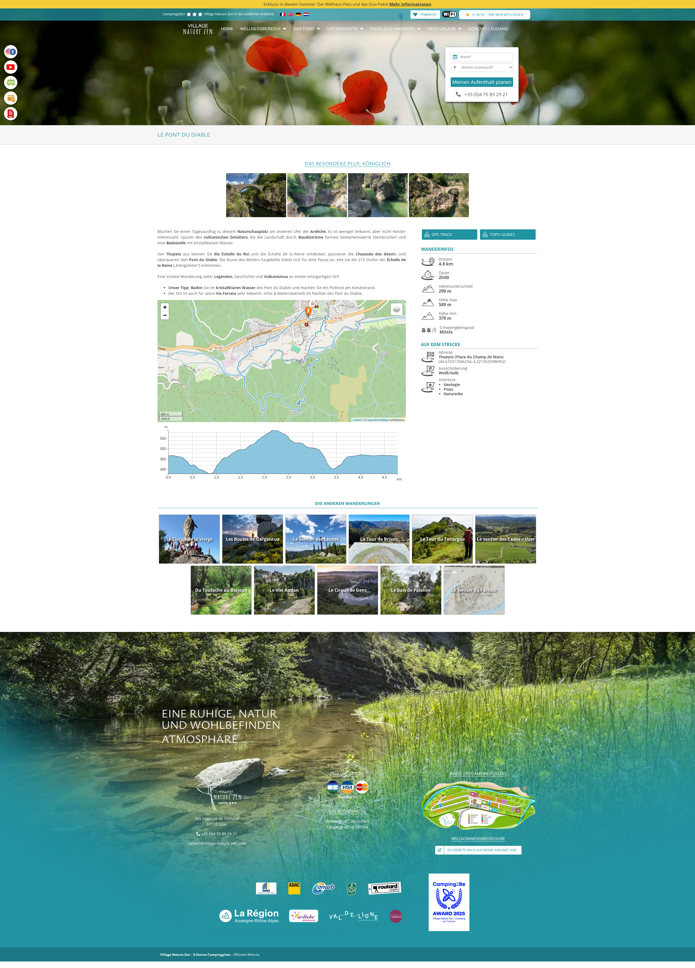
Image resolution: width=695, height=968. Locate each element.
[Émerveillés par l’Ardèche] (395, 911)
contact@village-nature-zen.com (216, 843)
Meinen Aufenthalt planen (481, 82)
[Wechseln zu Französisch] (282, 14)
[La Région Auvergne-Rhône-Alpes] (248, 911)
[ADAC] (294, 883)
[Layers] (397, 309)
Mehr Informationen (410, 4)
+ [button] (165, 307)
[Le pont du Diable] (256, 195)
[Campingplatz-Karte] (478, 782)
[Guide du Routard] (385, 883)
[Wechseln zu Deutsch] (298, 14)
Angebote (428, 13)
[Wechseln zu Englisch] (290, 14)
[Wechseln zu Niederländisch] (306, 14)
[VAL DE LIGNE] (353, 911)
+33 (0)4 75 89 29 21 (485, 94)
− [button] (165, 315)
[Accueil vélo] (351, 883)
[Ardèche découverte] (303, 911)
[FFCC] (266, 883)
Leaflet (357, 419)
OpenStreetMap (377, 419)
